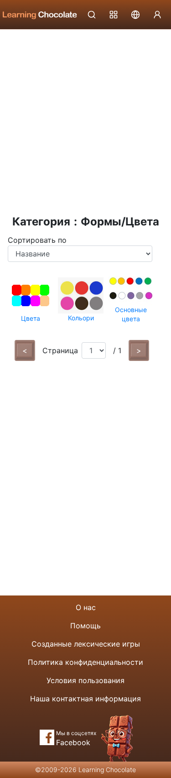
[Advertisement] (85, 119)
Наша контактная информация (85, 698)
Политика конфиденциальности (85, 662)
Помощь (85, 625)
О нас (86, 607)
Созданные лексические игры (85, 643)
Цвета (30, 318)
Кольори (81, 318)
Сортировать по (37, 240)
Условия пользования (85, 680)
